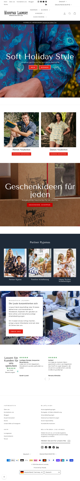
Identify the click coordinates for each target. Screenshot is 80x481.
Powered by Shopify (40, 467)
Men (33, 67)
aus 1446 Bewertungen (10, 371)
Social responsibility (47, 420)
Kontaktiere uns (22, 1)
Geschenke (39, 17)
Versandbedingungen (47, 415)
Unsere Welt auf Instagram (12, 423)
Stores (6, 4)
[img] (11, 368)
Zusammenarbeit (9, 418)
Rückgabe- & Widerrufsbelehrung (51, 412)
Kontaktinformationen (48, 423)
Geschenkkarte (8, 436)
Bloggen (31, 1)
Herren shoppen (21, 154)
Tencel (6, 439)
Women (45, 67)
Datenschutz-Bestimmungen (50, 418)
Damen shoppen (58, 154)
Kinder (39, 13)
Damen (44, 10)
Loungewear (8, 433)
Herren (34, 10)
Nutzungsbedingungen (48, 409)
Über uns (12, 1)
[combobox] (31, 472)
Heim (5, 1)
